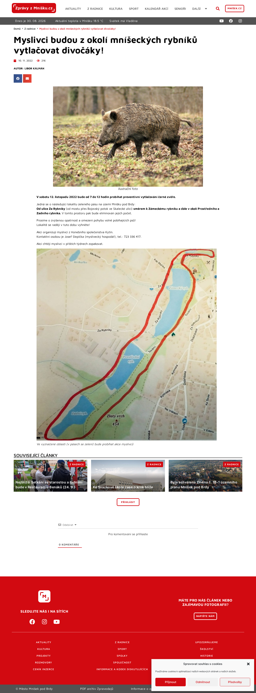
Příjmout (170, 682)
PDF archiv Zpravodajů (96, 688)
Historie (206, 655)
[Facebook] (231, 21)
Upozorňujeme (206, 642)
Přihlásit (128, 502)
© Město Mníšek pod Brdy (34, 688)
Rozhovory (43, 662)
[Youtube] (221, 21)
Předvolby (235, 682)
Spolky (122, 655)
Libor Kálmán (34, 68)
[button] (248, 664)
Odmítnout (203, 682)
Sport (122, 648)
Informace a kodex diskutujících (122, 669)
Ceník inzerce (43, 669)
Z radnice (30, 28)
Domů (17, 28)
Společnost (122, 662)
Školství (206, 648)
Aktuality (43, 642)
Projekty (44, 655)
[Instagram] (240, 21)
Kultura (43, 648)
